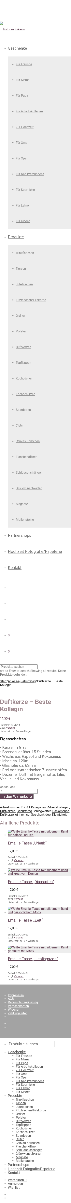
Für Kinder (23, 221)
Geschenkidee (41, 814)
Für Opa (21, 158)
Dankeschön (60, 811)
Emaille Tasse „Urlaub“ (27, 843)
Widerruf (14, 1009)
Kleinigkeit (59, 814)
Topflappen (23, 363)
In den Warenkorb (17, 796)
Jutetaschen (24, 284)
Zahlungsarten (17, 1013)
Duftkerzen (23, 347)
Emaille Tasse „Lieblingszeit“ (33, 958)
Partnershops (19, 535)
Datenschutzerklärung (23, 1002)
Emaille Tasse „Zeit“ (25, 920)
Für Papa (22, 95)
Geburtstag (28, 681)
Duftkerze (7, 814)
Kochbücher (24, 378)
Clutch (20, 425)
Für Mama (22, 80)
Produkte (16, 237)
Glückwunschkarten (29, 488)
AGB (11, 999)
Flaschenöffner (26, 457)
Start (3, 681)
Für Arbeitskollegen (29, 111)
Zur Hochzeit (25, 127)
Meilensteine (25, 519)
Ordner (20, 316)
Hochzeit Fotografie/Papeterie (35, 551)
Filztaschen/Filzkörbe (31, 300)
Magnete (22, 504)
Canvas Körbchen (28, 441)
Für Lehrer (23, 205)
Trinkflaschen (25, 253)
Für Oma (21, 143)
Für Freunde (24, 64)
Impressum (16, 995)
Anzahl (4, 787)
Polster (21, 331)
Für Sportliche (25, 190)
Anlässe (13, 681)
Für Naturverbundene (30, 174)
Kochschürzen (25, 394)
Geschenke (17, 48)
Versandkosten (18, 1006)
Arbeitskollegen (58, 807)
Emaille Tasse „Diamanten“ (31, 881)
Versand (11, 727)
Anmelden (15, 1184)
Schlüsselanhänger (29, 472)
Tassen (21, 268)
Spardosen (23, 410)
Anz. (13, 787)
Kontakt (14, 567)
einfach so (22, 814)
